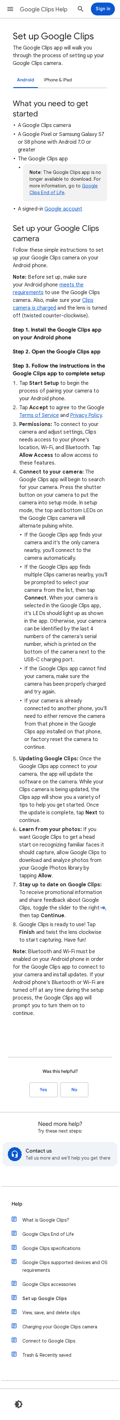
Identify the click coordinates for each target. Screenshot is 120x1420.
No (74, 1089)
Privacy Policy (86, 415)
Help (17, 1204)
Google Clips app (79, 330)
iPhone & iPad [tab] (58, 80)
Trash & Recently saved (46, 1355)
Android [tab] (25, 80)
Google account (63, 209)
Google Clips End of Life (48, 1234)
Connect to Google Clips (48, 1341)
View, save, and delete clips (51, 1313)
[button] (10, 9)
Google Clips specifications (51, 1248)
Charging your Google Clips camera (59, 1327)
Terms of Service (39, 415)
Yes (43, 1089)
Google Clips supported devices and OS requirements (65, 1266)
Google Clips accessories (49, 1284)
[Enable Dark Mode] (18, 1404)
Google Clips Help (44, 9)
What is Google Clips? (45, 1220)
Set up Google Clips (44, 1298)
